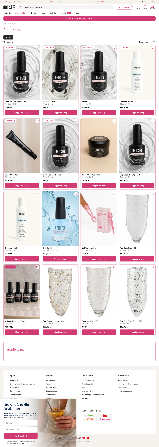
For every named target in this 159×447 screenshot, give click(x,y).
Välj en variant (99, 186)
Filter (9, 37)
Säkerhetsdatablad (125, 391)
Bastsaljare (53, 13)
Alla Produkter (20, 13)
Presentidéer (51, 395)
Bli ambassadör (87, 384)
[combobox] (65, 7)
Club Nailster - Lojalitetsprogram (22, 384)
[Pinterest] (83, 437)
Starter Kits (7, 13)
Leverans (13, 398)
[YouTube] (87, 437)
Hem (4, 23)
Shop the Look (51, 391)
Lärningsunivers (124, 7)
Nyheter (33, 13)
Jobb (84, 387)
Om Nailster (86, 398)
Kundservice (14, 387)
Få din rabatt (21, 436)
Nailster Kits (50, 380)
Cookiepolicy (122, 387)
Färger (43, 13)
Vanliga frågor (15, 395)
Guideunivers (15, 391)
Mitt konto (14, 380)
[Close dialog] (3, 402)
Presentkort (50, 398)
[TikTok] (79, 437)
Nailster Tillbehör (52, 387)
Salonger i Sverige (89, 391)
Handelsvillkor (123, 380)
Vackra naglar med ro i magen (93, 395)
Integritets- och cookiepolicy (128, 384)
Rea (77, 13)
